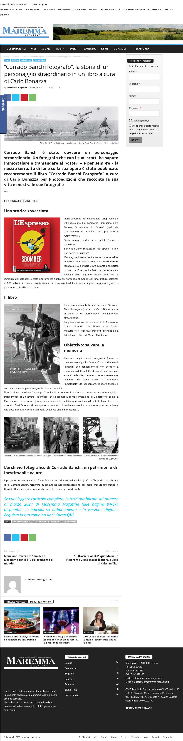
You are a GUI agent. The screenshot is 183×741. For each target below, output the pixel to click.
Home (6, 56)
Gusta (60, 48)
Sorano (68, 663)
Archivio (93, 9)
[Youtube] (180, 20)
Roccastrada (71, 695)
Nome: (133, 96)
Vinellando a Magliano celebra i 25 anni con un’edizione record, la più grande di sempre (60, 639)
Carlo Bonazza (69, 522)
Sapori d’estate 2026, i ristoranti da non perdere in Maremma (21, 638)
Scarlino (69, 679)
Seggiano (69, 673)
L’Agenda (90, 48)
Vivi (33, 48)
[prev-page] (112, 602)
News (104, 48)
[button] (177, 49)
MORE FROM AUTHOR (40, 601)
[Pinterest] (24, 97)
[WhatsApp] (32, 97)
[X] (174, 20)
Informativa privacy (139, 120)
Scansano (70, 684)
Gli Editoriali (16, 48)
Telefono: (134, 83)
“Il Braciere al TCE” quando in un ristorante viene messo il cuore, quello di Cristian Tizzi (92, 559)
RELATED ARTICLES (16, 601)
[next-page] (116, 602)
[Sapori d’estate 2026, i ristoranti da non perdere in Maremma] (22, 620)
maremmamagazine (17, 87)
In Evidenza (26, 60)
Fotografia (39, 60)
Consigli (120, 48)
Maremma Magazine (11, 9)
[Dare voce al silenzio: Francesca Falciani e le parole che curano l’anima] (100, 620)
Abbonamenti (65, 9)
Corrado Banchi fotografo (47, 522)
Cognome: (135, 108)
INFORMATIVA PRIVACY (138, 708)
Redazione (49, 9)
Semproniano (71, 668)
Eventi (74, 48)
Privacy (4, 14)
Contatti (169, 9)
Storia (15, 56)
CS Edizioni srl (33, 9)
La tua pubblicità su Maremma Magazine (123, 9)
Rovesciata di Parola (22, 522)
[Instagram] (169, 20)
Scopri (46, 48)
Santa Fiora (71, 689)
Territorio (141, 48)
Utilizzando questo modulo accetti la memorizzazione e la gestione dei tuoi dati (144, 129)
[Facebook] (163, 20)
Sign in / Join (40, 4)
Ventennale (154, 9)
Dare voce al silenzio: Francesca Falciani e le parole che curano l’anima (100, 639)
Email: (133, 71)
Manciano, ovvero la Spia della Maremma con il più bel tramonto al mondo (28, 559)
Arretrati (80, 9)
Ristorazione (10, 632)
